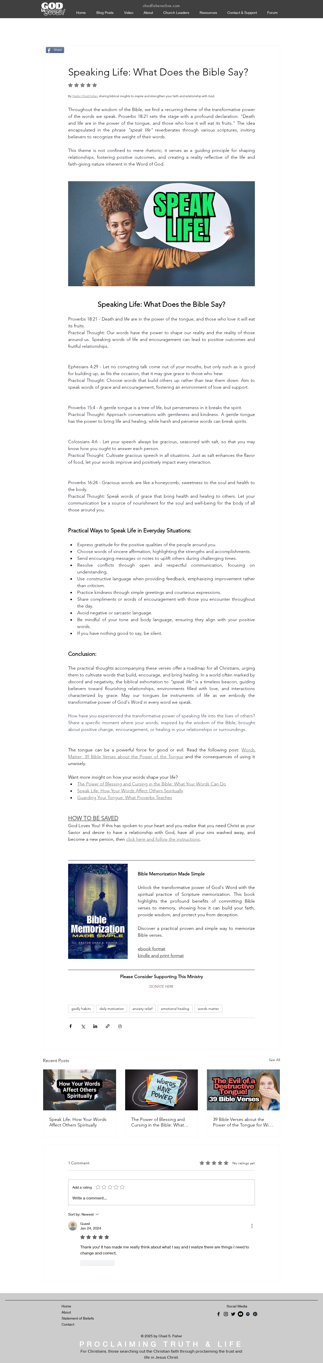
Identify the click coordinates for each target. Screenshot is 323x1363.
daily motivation (111, 1008)
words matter (208, 1008)
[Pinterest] (255, 1314)
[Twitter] (233, 1314)
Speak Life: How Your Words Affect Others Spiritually (77, 1122)
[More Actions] (252, 1226)
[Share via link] (107, 1026)
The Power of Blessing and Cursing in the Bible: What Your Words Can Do (158, 1122)
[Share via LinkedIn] (95, 1026)
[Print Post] (120, 1026)
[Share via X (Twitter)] (82, 1026)
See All (274, 1060)
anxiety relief (142, 1008)
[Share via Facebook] (70, 1026)
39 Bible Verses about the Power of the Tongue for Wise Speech (243, 1122)
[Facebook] (218, 1314)
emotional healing (175, 1008)
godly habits (81, 1008)
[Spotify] (248, 1314)
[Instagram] (226, 1314)
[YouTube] (240, 1314)
